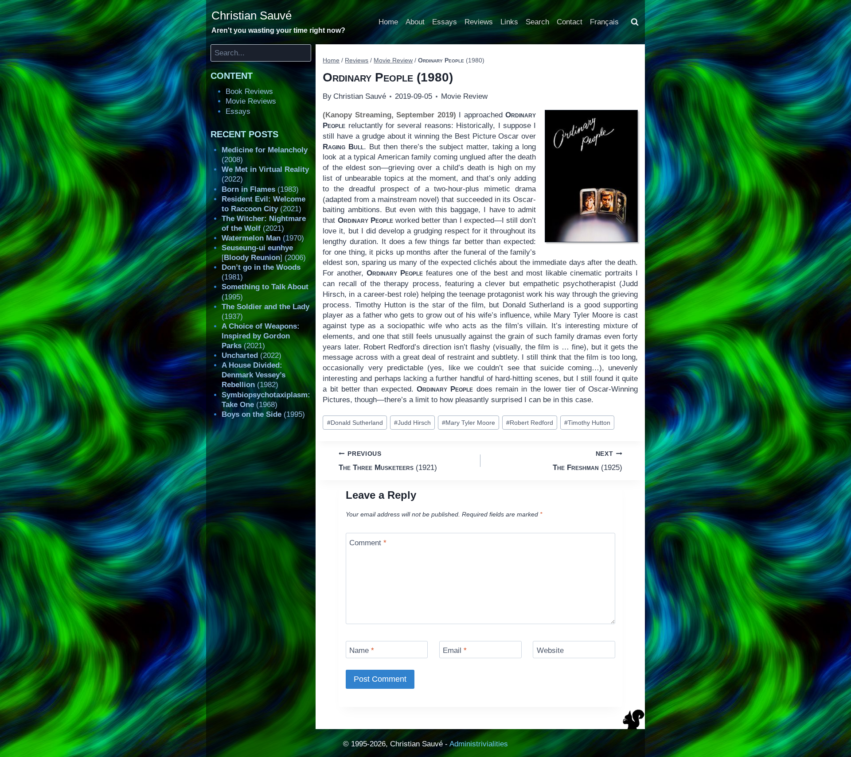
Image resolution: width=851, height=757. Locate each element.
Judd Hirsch (412, 422)
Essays (444, 22)
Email (455, 650)
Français (604, 22)
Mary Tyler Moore (468, 422)
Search (537, 22)
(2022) (251, 355)
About (415, 22)
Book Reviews (249, 91)
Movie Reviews (251, 101)
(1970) (263, 238)
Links (509, 22)
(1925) (587, 461)
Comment (367, 542)
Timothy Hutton (587, 422)
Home (388, 22)
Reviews (479, 22)
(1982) (253, 375)
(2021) (261, 336)
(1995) (263, 414)
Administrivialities (478, 744)
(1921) (388, 461)
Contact (569, 22)
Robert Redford (529, 422)
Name (361, 650)
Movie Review (464, 96)
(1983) (260, 189)
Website (550, 650)
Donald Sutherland (355, 422)
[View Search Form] (635, 22)
